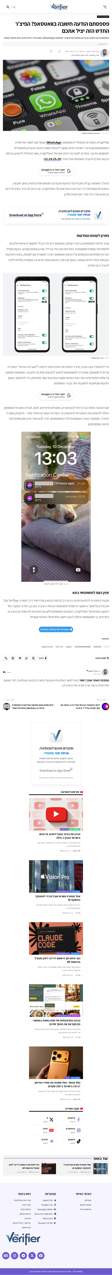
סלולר (67, 1078)
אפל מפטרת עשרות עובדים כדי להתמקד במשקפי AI (57, 898)
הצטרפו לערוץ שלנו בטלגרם (55, 629)
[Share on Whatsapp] (26, 658)
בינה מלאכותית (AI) (63, 891)
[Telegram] (42, 1141)
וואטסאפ (69, 647)
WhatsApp (54, 142)
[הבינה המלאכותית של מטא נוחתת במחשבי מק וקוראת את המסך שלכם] (56, 1000)
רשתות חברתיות (103, 17)
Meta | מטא (75, 1016)
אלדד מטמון (91, 51)
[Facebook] (69, 1120)
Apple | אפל (75, 891)
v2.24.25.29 (52, 159)
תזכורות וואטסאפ (47, 647)
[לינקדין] (4, 672)
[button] (103, 7)
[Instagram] (69, 1130)
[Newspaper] (5, 1255)
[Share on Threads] (13, 658)
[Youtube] (42, 1130)
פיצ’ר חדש (59, 647)
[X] (42, 1120)
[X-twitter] (32, 1255)
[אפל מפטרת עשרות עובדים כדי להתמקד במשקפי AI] (56, 876)
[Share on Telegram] (20, 658)
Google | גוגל (74, 829)
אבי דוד (78, 913)
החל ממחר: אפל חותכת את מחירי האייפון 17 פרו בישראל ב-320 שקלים (57, 1084)
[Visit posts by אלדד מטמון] (104, 53)
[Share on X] (33, 658)
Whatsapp (97, 647)
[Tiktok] (69, 1141)
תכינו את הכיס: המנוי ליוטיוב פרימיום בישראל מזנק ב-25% (59, 835)
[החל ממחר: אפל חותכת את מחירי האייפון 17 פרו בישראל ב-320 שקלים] (56, 1062)
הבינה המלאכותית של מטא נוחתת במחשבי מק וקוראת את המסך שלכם (56, 1022)
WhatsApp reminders (82, 647)
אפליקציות (64, 829)
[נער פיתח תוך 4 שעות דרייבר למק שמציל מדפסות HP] (56, 938)
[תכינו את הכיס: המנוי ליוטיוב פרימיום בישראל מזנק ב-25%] (56, 814)
